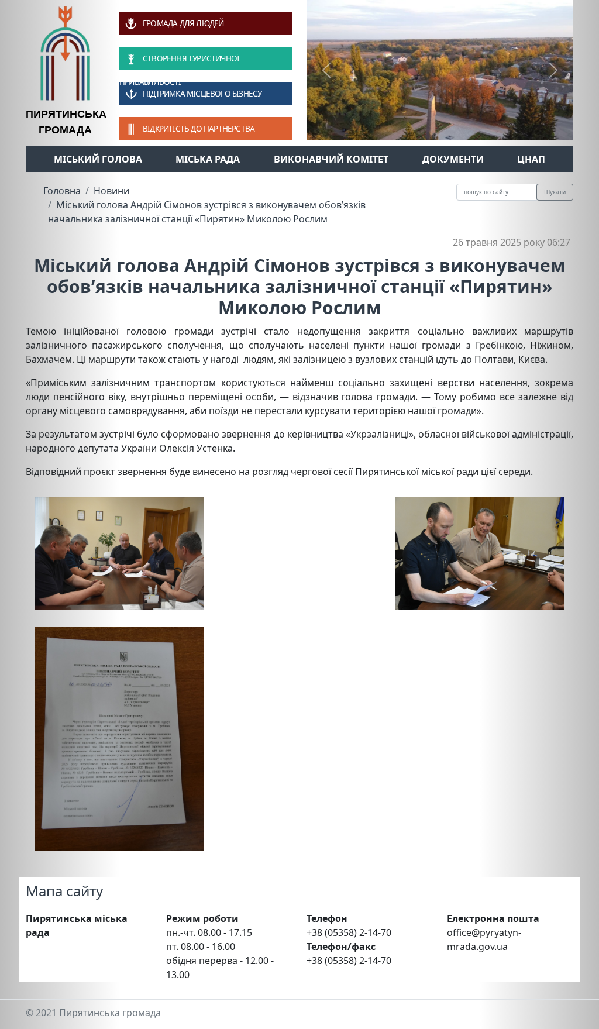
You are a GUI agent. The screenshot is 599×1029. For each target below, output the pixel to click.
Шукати (555, 192)
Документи (453, 159)
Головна (62, 190)
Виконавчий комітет (331, 159)
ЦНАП (531, 159)
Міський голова (98, 159)
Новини (111, 190)
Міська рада (207, 159)
